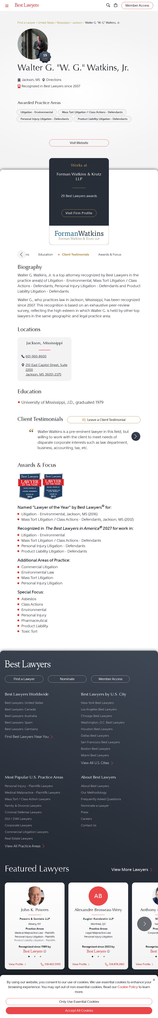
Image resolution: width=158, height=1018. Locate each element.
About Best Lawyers (95, 786)
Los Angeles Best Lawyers (99, 709)
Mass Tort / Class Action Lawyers (27, 799)
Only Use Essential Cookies (79, 1002)
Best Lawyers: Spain (19, 722)
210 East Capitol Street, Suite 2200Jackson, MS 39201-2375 (46, 370)
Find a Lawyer (26, 22)
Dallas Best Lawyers (95, 735)
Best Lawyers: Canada (20, 709)
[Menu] (7, 5)
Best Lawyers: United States (24, 703)
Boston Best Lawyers (95, 749)
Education (45, 254)
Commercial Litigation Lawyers (26, 832)
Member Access (110, 679)
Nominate (67, 679)
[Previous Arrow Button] (22, 254)
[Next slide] (135, 436)
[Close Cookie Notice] (154, 979)
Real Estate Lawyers (19, 838)
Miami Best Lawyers (95, 755)
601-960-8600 (36, 356)
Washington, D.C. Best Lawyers (102, 722)
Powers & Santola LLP (35, 919)
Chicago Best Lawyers (96, 716)
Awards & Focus (109, 254)
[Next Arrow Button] (144, 924)
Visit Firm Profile (79, 213)
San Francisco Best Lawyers (100, 742)
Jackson (77, 22)
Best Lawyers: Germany (21, 729)
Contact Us (88, 825)
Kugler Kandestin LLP (98, 919)
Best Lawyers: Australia (21, 716)
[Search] (108, 5)
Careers (86, 819)
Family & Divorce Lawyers (23, 805)
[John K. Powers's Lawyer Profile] (35, 901)
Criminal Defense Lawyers (23, 812)
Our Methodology (94, 792)
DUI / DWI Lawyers (18, 819)
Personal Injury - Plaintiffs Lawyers (29, 786)
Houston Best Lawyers (97, 729)
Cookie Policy (128, 987)
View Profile (16, 964)
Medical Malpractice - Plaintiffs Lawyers (32, 792)
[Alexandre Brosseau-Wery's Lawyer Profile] (98, 901)
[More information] (45, 951)
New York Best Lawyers (97, 703)
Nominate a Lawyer (95, 805)
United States (46, 22)
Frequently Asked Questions (101, 799)
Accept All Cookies (79, 1010)
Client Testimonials (75, 254)
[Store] (116, 5)
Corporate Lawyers (18, 825)
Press (84, 812)
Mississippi (63, 22)
